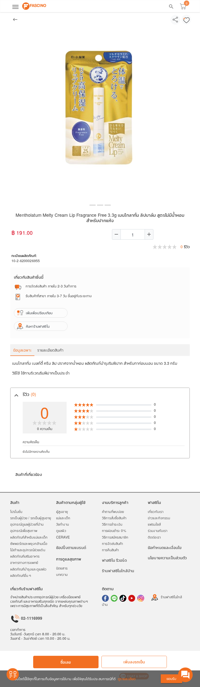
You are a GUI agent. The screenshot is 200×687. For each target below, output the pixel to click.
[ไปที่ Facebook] (105, 598)
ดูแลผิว (61, 530)
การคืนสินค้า (110, 549)
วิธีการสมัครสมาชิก (115, 537)
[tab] (100, 394)
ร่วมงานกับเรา (158, 530)
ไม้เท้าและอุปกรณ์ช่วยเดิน (27, 549)
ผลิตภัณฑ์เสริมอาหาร (25, 556)
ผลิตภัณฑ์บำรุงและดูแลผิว (28, 569)
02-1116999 (31, 618)
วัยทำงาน (62, 524)
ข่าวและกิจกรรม (159, 517)
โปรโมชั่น (16, 511)
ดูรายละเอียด (127, 678)
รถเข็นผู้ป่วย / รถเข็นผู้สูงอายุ (30, 517)
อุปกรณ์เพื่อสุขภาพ (23, 530)
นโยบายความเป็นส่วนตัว (167, 557)
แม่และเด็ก (63, 517)
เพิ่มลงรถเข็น (134, 662)
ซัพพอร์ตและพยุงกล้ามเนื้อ (28, 543)
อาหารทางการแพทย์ (24, 562)
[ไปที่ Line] (114, 598)
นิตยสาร (62, 568)
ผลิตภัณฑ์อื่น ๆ (20, 575)
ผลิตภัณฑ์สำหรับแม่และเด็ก (29, 537)
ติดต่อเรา (154, 537)
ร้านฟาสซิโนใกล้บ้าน (118, 570)
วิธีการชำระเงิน (112, 524)
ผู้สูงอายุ (62, 511)
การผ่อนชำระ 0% (114, 530)
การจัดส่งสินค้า (112, 543)
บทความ (62, 574)
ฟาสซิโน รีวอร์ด (114, 560)
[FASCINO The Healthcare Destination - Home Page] (34, 6)
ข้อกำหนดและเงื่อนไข (164, 547)
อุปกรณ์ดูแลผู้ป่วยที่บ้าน (26, 524)
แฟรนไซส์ (154, 524)
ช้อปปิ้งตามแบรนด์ (71, 547)
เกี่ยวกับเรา (155, 511)
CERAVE (63, 537)
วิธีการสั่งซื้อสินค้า (114, 517)
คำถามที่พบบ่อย (113, 511)
